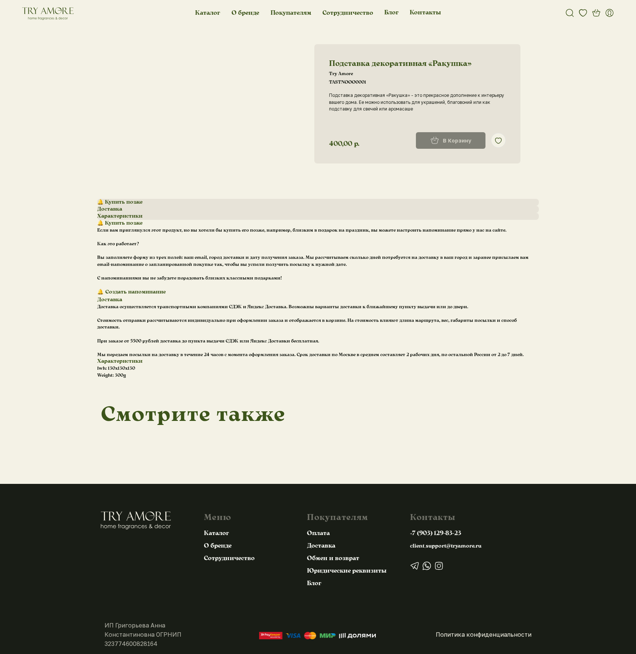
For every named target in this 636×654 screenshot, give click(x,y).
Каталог (207, 13)
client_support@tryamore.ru (445, 546)
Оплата (318, 533)
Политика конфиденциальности (483, 634)
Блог (391, 12)
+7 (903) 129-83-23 (435, 533)
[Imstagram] (439, 565)
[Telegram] (414, 565)
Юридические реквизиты (346, 571)
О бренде (245, 13)
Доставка (321, 546)
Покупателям (291, 13)
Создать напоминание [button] (135, 292)
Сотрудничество (347, 13)
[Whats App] (426, 565)
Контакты (425, 12)
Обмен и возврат (333, 558)
